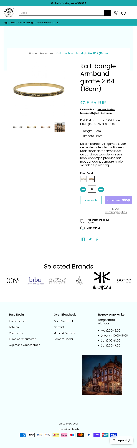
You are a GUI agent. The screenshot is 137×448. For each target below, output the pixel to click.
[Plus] (101, 189)
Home (33, 53)
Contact (59, 327)
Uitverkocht (91, 200)
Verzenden (16, 333)
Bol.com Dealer (63, 339)
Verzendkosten (106, 109)
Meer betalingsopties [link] (115, 210)
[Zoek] (108, 13)
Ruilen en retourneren (22, 339)
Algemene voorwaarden (24, 345)
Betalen (14, 327)
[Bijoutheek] (9, 12)
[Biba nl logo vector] (35, 281)
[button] (116, 12)
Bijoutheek (64, 423)
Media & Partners (64, 333)
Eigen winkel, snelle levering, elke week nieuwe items (31, 22)
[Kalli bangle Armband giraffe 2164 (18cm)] (17, 127)
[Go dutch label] (79, 281)
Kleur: (86, 173)
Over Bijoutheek (63, 321)
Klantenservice (18, 321)
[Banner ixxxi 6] (57, 281)
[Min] (83, 189)
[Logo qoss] (13, 281)
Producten (46, 53)
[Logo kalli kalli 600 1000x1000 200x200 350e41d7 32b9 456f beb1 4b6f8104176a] (102, 281)
